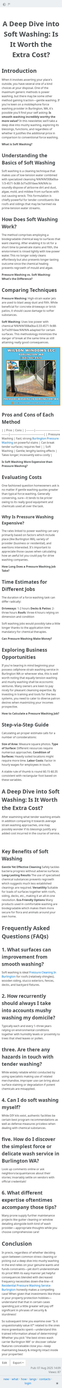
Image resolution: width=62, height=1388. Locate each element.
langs (33, 1379)
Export (17, 1363)
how (24, 1379)
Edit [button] (4, 1363)
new (6, 1379)
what (15, 1379)
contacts (44, 1379)
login (28, 1383)
